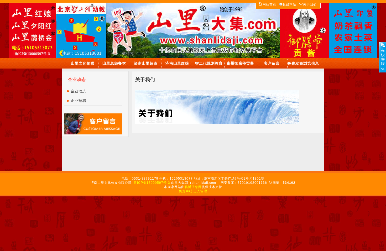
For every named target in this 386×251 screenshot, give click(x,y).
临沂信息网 (193, 187)
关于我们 (310, 4)
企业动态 (78, 91)
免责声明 (185, 191)
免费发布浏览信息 (303, 63)
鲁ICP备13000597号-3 (152, 183)
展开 (382, 56)
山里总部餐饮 (114, 63)
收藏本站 (289, 4)
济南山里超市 (146, 63)
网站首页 (269, 4)
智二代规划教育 (209, 63)
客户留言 (272, 63)
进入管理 (200, 191)
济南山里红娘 (177, 63)
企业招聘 (78, 100)
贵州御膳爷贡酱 (240, 63)
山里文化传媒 (83, 63)
